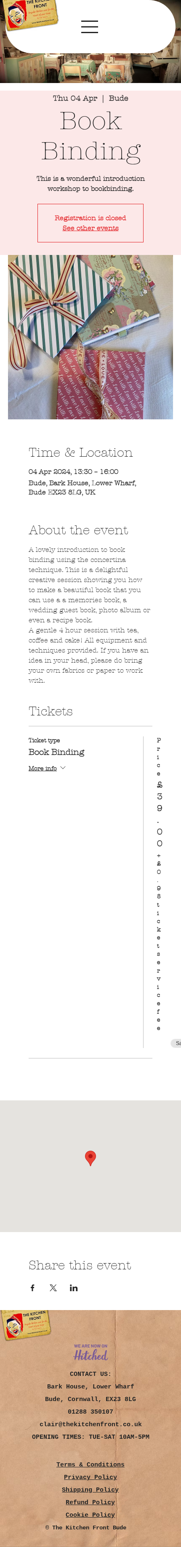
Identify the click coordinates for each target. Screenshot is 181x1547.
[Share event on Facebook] (33, 1287)
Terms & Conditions (90, 1465)
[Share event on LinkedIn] (74, 1287)
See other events (91, 228)
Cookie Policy (90, 1515)
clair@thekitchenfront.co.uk (91, 1424)
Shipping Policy (90, 1490)
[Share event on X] (53, 1287)
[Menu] (90, 26)
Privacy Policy (90, 1477)
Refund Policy (90, 1502)
